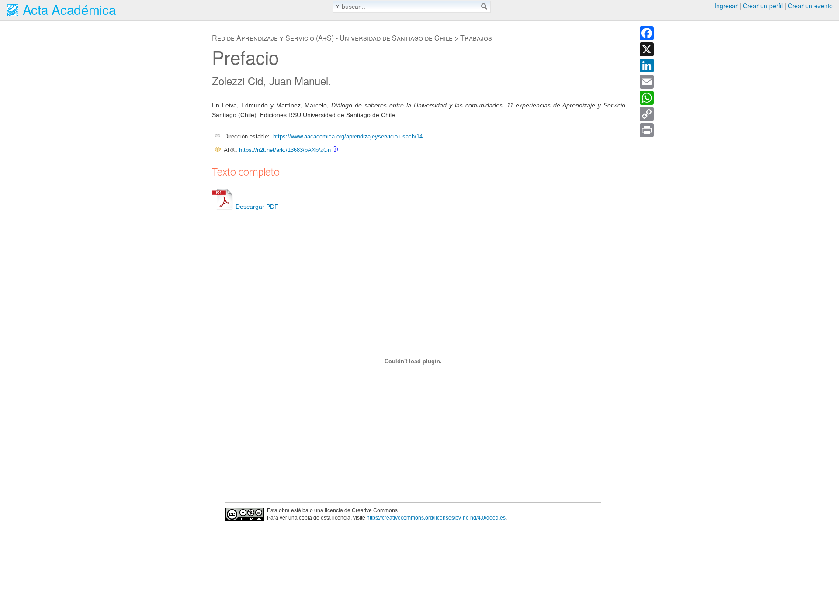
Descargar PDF (257, 206)
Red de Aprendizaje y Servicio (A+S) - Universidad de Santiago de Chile (332, 38)
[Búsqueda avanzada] (337, 6)
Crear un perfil (763, 5)
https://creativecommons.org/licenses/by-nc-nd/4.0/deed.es (436, 518)
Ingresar (726, 5)
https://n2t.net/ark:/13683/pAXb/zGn (285, 150)
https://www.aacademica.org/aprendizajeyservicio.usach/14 (348, 136)
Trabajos (476, 38)
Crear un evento (810, 5)
